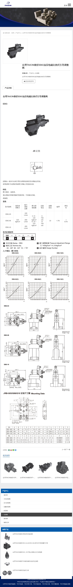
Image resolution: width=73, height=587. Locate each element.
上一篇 (64, 449)
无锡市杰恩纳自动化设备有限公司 (36, 579)
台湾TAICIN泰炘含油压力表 (21, 570)
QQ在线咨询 (29, 81)
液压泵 (6, 495)
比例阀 (37, 73)
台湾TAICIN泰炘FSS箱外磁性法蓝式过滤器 (25, 561)
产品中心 (18, 33)
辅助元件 (6, 522)
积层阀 (6, 510)
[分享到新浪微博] (11, 450)
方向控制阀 (7, 499)
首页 (12, 33)
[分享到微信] (13, 450)
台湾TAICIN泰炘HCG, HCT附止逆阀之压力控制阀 (27, 552)
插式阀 (6, 518)
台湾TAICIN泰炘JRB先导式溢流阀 (23, 534)
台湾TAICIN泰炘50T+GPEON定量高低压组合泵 (53, 477)
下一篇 (68, 449)
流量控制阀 (7, 507)
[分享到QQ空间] (9, 450)
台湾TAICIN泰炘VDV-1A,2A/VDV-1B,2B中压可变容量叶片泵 (30, 543)
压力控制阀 (7, 503)
